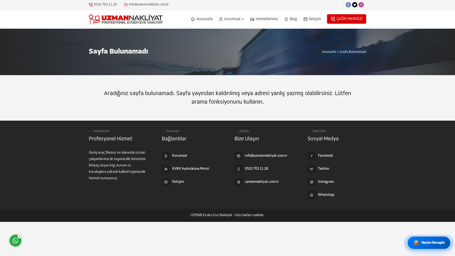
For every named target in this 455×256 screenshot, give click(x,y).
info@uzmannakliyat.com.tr (149, 4)
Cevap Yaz (45, 221)
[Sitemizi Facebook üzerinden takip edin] (348, 4)
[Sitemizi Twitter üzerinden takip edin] (354, 4)
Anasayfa (329, 52)
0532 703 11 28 (105, 4)
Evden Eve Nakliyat (217, 215)
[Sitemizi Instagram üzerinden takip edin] (361, 4)
